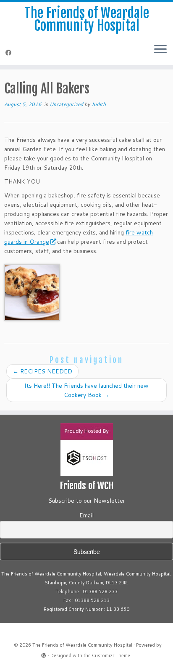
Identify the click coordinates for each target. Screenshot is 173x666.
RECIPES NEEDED (42, 371)
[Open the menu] (160, 50)
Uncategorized (67, 104)
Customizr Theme (111, 655)
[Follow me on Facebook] (9, 52)
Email (86, 515)
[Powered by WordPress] (44, 654)
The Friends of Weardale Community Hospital (86, 19)
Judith (98, 104)
